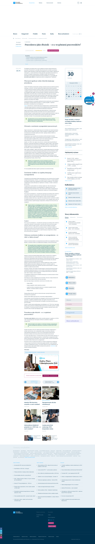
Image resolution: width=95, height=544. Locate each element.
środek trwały (58, 450)
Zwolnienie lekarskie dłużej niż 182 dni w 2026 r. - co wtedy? (74, 165)
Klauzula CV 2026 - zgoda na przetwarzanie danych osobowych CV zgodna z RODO (74, 160)
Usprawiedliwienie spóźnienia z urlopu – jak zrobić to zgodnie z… (73, 269)
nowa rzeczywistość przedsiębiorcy (74, 453)
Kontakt (49, 514)
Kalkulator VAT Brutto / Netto (74, 204)
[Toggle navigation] (81, 2)
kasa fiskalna (23, 450)
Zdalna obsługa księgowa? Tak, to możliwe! (69, 484)
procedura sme (50, 454)
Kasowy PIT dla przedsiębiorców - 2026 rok (22, 483)
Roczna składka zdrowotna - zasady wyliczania (35, 352)
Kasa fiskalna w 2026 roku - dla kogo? (21, 468)
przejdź (89, 102)
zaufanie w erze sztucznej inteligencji (63, 452)
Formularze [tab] (79, 217)
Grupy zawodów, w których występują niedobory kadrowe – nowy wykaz (73, 121)
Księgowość (25, 34)
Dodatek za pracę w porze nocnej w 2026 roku (74, 173)
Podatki (35, 34)
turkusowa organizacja (75, 452)
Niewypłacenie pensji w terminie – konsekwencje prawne (37, 437)
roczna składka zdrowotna (44, 450)
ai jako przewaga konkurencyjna (36, 453)
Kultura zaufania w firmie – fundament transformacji (47, 490)
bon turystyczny (21, 457)
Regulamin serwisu (25, 536)
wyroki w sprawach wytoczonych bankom (64, 456)
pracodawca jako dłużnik (30, 50)
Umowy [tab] (67, 217)
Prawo (44, 34)
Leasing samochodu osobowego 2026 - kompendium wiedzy (47, 427)
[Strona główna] (13, 38)
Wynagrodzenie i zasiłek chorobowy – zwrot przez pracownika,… (74, 265)
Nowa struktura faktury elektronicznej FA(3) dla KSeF (71, 470)
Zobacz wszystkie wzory (70, 247)
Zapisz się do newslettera (53, 50)
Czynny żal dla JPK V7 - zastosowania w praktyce (47, 470)
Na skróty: (27, 55)
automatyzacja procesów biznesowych (21, 453)
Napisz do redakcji (52, 526)
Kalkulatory (72, 277)
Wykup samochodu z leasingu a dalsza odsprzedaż (24, 472)
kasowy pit (53, 450)
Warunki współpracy (33, 536)
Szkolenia (59, 2)
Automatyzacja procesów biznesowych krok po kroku (48, 483)
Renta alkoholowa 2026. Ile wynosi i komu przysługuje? (74, 169)
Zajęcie (25, 105)
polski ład (75, 456)
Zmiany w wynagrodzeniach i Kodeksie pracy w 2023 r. (71, 476)
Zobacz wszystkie (68, 147)
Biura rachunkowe (63, 34)
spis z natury (30, 452)
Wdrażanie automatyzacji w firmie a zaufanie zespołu (48, 493)
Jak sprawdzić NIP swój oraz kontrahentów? (22, 465)
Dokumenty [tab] (72, 217)
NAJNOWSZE (67, 117)
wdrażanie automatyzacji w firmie (60, 453)
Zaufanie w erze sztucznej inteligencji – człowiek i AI (48, 476)
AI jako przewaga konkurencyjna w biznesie (46, 486)
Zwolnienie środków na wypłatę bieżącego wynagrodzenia (36, 60)
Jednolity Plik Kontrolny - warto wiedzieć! (69, 488)
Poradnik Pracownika (39, 514)
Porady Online (32, 2)
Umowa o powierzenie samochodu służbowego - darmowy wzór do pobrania (73, 238)
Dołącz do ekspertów (51, 517)
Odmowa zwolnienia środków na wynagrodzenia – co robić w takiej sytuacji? (39, 61)
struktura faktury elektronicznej (40, 454)
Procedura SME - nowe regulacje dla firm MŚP (70, 473)
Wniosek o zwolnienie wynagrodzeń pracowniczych (35, 58)
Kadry (52, 34)
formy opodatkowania (67, 450)
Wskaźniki (71, 288)
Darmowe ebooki (50, 2)
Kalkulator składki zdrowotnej (74, 197)
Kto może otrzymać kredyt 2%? (67, 496)
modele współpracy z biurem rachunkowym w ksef (23, 454)
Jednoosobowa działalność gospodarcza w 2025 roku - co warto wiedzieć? (32, 427)
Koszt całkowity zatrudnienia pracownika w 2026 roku (48, 473)
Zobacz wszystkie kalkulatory (71, 207)
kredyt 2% (53, 456)
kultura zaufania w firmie (47, 453)
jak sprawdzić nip (16, 450)
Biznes (15, 34)
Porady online (72, 294)
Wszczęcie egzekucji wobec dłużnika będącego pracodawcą (36, 57)
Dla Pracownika (68, 251)
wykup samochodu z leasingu (32, 450)
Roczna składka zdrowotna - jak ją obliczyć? (22, 475)
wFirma (37, 516)
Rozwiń (26, 64)
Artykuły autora (18, 46)
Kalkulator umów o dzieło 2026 (74, 200)
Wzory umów (72, 283)
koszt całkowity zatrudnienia (49, 452)
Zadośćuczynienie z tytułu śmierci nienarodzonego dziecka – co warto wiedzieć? (71, 135)
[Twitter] (1, 531)
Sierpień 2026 (74, 83)
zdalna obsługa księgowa (24, 456)
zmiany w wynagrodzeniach (60, 454)
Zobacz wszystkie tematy (30, 457)
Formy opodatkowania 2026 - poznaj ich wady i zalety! (24, 496)
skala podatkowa (24, 452)
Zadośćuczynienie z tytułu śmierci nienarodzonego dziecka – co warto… (72, 262)
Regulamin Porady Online (42, 536)
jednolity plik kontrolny (35, 456)
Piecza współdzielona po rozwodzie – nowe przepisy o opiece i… (74, 259)
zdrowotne (53, 346)
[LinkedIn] (1, 533)
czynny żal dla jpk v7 (38, 452)
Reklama (40, 2)
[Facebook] (1, 529)
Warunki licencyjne (51, 536)
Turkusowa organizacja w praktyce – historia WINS (47, 480)
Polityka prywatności (16, 536)
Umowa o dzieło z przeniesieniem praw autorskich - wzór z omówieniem (74, 223)
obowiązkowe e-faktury (45, 456)
